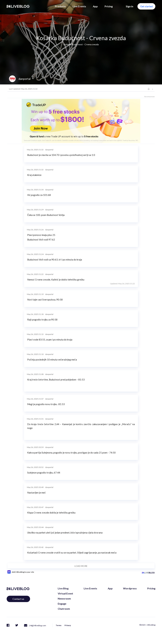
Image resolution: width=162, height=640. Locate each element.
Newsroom (64, 598)
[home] (18, 6)
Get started (146, 6)
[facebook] (8, 625)
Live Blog (63, 588)
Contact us (18, 598)
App (95, 6)
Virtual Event (65, 593)
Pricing (109, 6)
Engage (62, 603)
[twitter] (16, 625)
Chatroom (64, 608)
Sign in (129, 6)
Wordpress (130, 588)
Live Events (79, 6)
